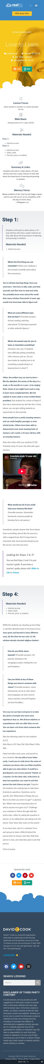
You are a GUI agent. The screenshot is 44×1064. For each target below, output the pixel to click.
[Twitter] (13, 966)
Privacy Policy (11, 1059)
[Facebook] (6, 966)
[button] (30, 5)
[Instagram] (28, 966)
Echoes (16, 573)
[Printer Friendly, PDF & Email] (22, 71)
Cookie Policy (35, 1059)
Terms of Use (23, 1059)
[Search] (38, 982)
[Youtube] (21, 966)
